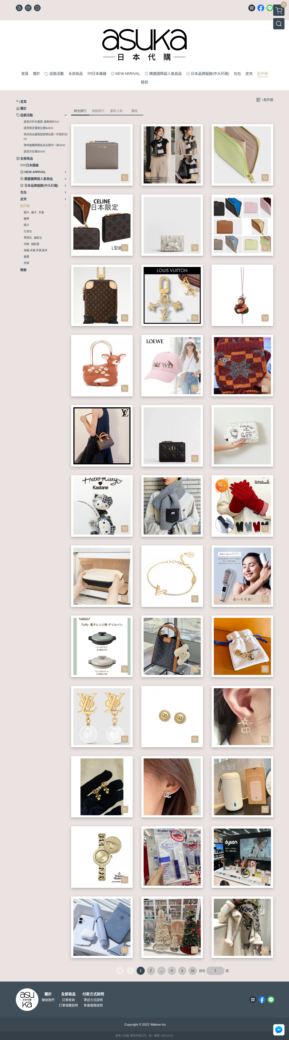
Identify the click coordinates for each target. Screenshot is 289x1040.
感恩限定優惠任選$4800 (38, 128)
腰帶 (26, 218)
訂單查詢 (68, 999)
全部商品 (68, 994)
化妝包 (28, 231)
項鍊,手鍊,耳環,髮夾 (35, 250)
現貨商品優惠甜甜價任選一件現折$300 (46, 137)
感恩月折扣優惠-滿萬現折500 (41, 121)
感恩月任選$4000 (34, 151)
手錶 (26, 263)
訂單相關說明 (68, 1005)
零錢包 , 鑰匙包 (33, 237)
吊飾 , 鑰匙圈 (31, 244)
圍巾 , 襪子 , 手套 (34, 212)
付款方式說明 (93, 994)
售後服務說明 (93, 1005)
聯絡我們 (48, 999)
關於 (48, 994)
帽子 (26, 225)
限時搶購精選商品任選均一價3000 (44, 145)
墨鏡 (26, 256)
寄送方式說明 (93, 999)
